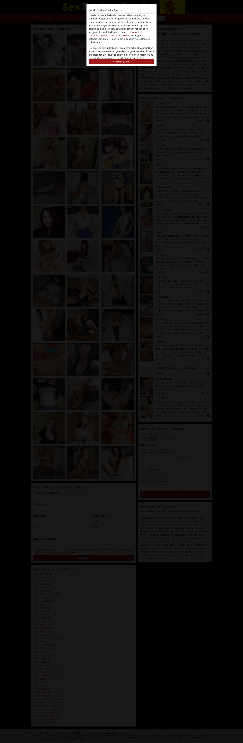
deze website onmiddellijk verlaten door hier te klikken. (116, 33)
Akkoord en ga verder (121, 61)
